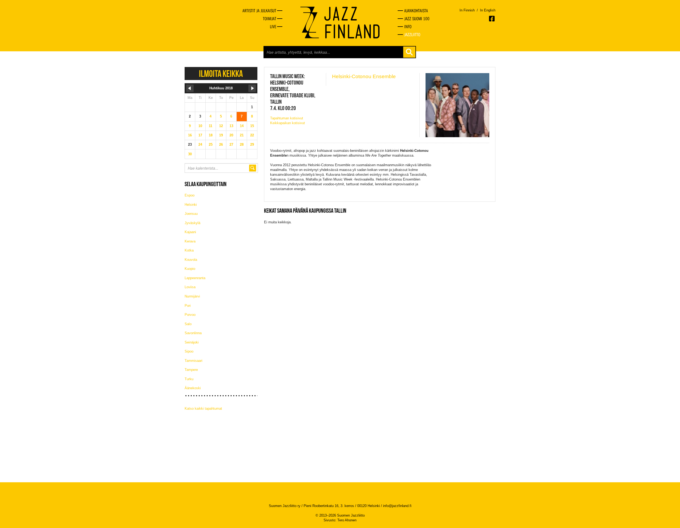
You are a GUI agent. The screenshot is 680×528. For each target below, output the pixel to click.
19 (221, 135)
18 (210, 135)
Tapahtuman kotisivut (286, 118)
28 (242, 144)
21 (242, 135)
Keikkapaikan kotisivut (287, 123)
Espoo (189, 195)
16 (190, 135)
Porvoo (190, 315)
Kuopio (190, 269)
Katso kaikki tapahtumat (203, 408)
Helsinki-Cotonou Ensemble (364, 76)
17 (200, 135)
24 (200, 144)
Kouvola (191, 260)
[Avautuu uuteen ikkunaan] (492, 18)
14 (242, 126)
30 (190, 154)
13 (231, 126)
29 (252, 144)
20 (231, 135)
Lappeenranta (195, 278)
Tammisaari (193, 361)
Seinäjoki (192, 342)
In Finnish (467, 10)
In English (487, 10)
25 (210, 144)
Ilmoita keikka (221, 73)
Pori (188, 306)
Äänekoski (193, 388)
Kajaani (190, 232)
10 (200, 126)
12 (221, 126)
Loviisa (190, 287)
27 (231, 144)
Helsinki (191, 205)
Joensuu (191, 214)
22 (252, 135)
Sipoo (189, 351)
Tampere (191, 370)
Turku (189, 379)
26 (221, 144)
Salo (188, 324)
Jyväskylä (192, 223)
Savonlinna (193, 333)
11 (210, 126)
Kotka (189, 250)
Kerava (190, 241)
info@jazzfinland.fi (397, 506)
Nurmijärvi (192, 296)
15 (252, 126)
